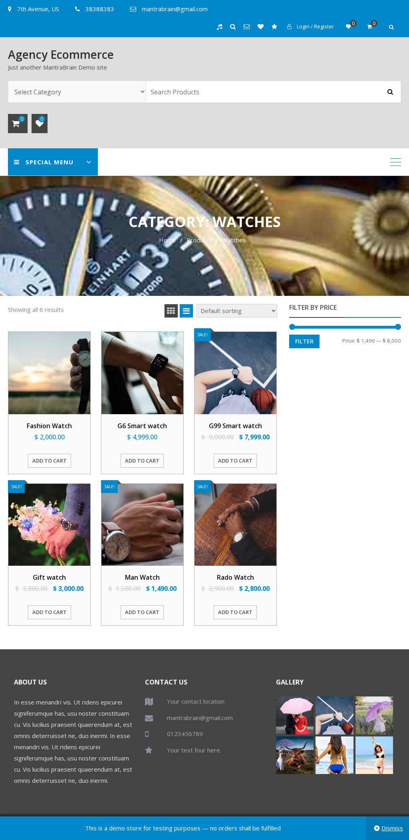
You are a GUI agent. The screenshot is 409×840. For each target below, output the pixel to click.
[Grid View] (171, 311)
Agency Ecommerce (61, 54)
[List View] (186, 311)
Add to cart (49, 460)
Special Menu (49, 162)
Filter (304, 341)
